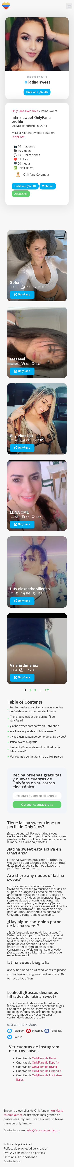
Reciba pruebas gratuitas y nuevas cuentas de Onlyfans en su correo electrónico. (36, 709)
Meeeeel (17, 359)
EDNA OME (19, 512)
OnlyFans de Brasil (44, 1067)
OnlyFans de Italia (44, 1058)
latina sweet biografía (23, 742)
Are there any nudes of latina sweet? (33, 731)
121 (47, 690)
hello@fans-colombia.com (43, 1130)
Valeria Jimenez (24, 665)
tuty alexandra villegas (30, 589)
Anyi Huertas (21, 435)
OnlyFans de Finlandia (46, 1071)
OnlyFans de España (45, 1062)
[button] (69, 6)
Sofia (14, 282)
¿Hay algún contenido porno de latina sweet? (38, 736)
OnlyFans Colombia (25, 111)
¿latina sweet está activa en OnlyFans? (34, 726)
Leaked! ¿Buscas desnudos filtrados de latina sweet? (35, 749)
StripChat (18, 137)
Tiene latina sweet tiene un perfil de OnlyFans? (32, 718)
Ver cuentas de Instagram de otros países (36, 756)
